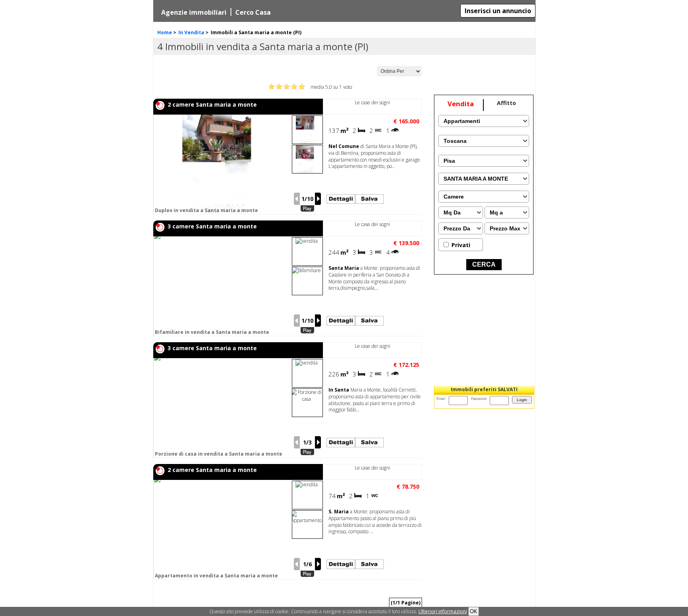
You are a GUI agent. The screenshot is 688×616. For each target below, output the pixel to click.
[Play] (307, 208)
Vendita (461, 103)
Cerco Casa (253, 12)
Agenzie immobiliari (194, 12)
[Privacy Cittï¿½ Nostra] (442, 611)
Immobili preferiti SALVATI (484, 389)
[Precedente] (296, 198)
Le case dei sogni (372, 102)
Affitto (506, 103)
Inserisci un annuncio (498, 10)
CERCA (484, 264)
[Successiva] (318, 198)
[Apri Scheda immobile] (221, 164)
